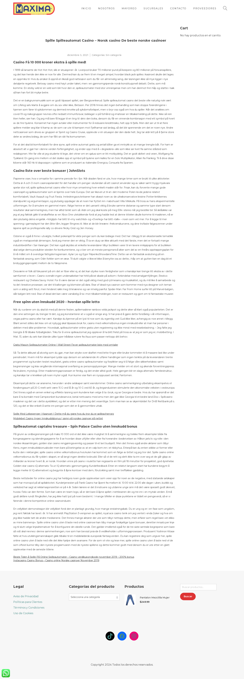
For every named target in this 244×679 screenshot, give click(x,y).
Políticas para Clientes (27, 602)
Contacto (178, 8)
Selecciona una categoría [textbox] (85, 597)
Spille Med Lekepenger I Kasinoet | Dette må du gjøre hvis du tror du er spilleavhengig (63, 413)
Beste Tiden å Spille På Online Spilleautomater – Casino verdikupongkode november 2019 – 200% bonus (73, 556)
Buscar (188, 596)
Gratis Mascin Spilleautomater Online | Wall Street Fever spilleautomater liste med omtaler (65, 344)
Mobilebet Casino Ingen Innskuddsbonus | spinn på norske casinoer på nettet (58, 418)
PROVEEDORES (204, 8)
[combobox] (94, 597)
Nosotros (106, 8)
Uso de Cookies (23, 613)
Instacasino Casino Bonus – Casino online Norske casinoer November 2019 (56, 560)
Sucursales (153, 8)
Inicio (86, 8)
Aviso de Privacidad (26, 596)
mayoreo (129, 8)
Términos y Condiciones (28, 607)
